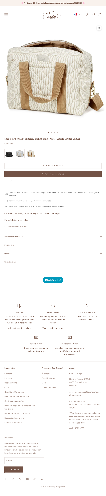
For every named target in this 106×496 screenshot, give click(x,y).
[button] (10, 179)
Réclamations (10, 383)
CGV (6, 387)
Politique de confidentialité (17, 396)
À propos (46, 374)
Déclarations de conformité (17, 413)
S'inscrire (13, 470)
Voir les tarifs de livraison (19, 328)
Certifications (48, 378)
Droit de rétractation (69, 344)
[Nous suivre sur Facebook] (5, 479)
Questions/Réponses (14, 392)
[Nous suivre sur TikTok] (34, 479)
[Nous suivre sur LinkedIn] (41, 479)
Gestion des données (14, 401)
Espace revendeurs (13, 422)
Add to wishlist (54, 280)
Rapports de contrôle (14, 418)
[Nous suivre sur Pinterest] (20, 479)
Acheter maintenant (53, 174)
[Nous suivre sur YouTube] (27, 479)
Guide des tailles (50, 387)
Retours (8, 378)
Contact (8, 374)
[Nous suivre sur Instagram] (13, 479)
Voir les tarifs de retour (53, 328)
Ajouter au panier (53, 166)
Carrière (46, 383)
